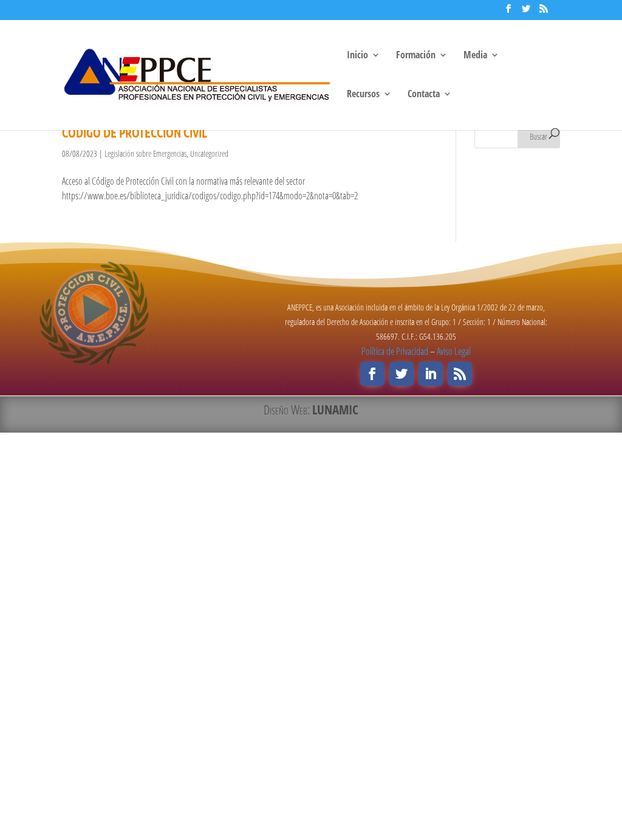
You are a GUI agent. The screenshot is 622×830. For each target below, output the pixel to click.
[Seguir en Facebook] (372, 374)
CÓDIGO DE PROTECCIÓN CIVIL (134, 132)
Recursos (363, 94)
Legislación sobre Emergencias (145, 153)
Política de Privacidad (394, 351)
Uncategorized (209, 153)
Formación (416, 55)
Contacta (424, 94)
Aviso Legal (454, 351)
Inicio (357, 55)
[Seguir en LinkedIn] (431, 374)
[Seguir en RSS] (460, 374)
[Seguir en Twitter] (401, 374)
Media (475, 55)
